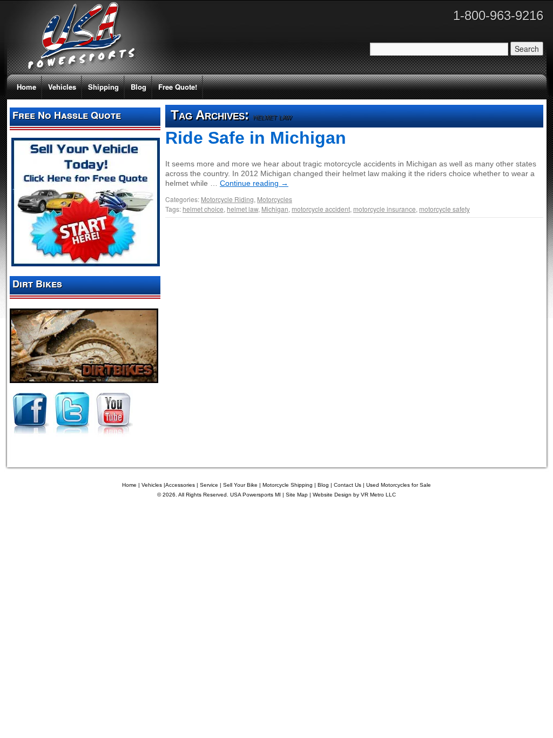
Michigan (274, 208)
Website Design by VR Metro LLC (354, 495)
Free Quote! (177, 87)
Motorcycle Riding (227, 199)
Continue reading (254, 183)
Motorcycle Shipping (287, 485)
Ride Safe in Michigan (255, 137)
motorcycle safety (444, 208)
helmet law (242, 208)
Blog (138, 87)
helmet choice (203, 208)
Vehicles (62, 87)
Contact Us (347, 485)
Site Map (297, 495)
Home (26, 87)
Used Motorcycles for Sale (398, 485)
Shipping (103, 87)
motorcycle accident (321, 208)
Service (209, 485)
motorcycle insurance (384, 208)
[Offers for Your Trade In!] (85, 263)
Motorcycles (274, 199)
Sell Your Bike (240, 485)
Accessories (180, 485)
